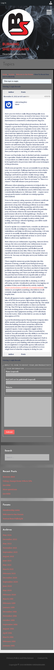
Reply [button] (27, 96)
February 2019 (9, 603)
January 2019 (8, 607)
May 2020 (7, 590)
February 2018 (9, 641)
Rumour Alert (9, 477)
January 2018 (9, 646)
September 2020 (10, 582)
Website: (9, 387)
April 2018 (7, 633)
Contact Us (42, 658)
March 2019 (8, 599)
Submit (9, 432)
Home (5, 74)
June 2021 (7, 561)
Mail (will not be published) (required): (21, 379)
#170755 (47, 96)
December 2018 (10, 612)
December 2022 (10, 539)
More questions (10, 489)
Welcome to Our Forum (24, 74)
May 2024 (7, 535)
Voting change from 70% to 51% (17, 481)
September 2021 (10, 552)
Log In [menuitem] (3, 3)
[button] (50, 7)
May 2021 (7, 565)
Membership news (11, 510)
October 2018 (9, 620)
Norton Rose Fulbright (13, 519)
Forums (11, 74)
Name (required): (12, 371)
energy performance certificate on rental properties (24, 287)
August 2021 (8, 556)
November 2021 (10, 548)
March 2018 (8, 637)
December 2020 (10, 578)
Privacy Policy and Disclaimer (20, 658)
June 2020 (7, 586)
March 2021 (8, 569)
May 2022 (7, 543)
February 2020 (9, 595)
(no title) (6, 485)
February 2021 (9, 573)
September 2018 (10, 624)
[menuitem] (50, 3)
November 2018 (10, 616)
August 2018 (8, 629)
